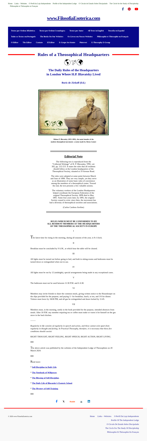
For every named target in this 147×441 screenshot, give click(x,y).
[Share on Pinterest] (81, 402)
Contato (39, 42)
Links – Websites (20, 3)
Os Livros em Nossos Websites (80, 36)
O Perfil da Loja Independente (40, 3)
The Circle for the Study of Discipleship (123, 3)
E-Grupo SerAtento (67, 42)
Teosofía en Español (116, 31)
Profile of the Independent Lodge (65, 3)
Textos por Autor (76, 31)
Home (10, 3)
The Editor (27, 42)
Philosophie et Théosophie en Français (24, 6)
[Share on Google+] (72, 402)
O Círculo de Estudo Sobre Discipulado (93, 3)
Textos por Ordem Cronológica (52, 31)
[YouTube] (136, 9)
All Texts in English (96, 31)
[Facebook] (123, 9)
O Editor (14, 42)
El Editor (51, 42)
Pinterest (83, 42)
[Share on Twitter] (64, 401)
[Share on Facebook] (57, 401)
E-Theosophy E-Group (100, 42)
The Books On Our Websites (51, 36)
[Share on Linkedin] (88, 401)
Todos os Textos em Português (23, 36)
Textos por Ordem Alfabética (23, 31)
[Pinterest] (129, 9)
